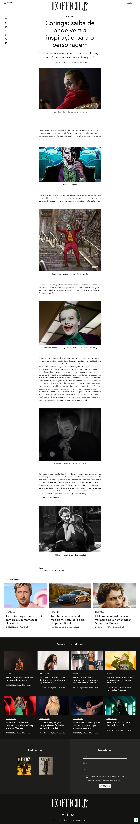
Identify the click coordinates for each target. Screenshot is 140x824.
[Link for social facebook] (67, 815)
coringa (54, 571)
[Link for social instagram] (72, 815)
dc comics (44, 571)
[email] (5, 19)
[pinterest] (5, 27)
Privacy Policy (117, 780)
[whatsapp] (5, 39)
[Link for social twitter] (63, 815)
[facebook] (5, 23)
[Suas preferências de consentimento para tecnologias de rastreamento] (136, 820)
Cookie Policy (81, 820)
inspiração (72, 136)
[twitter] (5, 35)
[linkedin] (5, 31)
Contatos (56, 820)
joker (61, 571)
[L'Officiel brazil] (70, 6)
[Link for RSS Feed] (77, 815)
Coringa (42, 133)
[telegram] (5, 43)
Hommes (70, 16)
